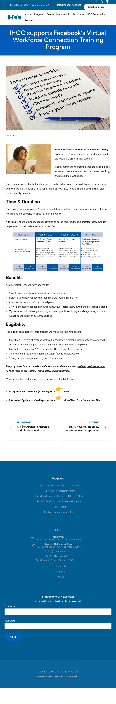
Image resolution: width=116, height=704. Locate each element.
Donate (60, 577)
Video (66, 391)
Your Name (10, 606)
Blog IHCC (61, 571)
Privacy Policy (61, 566)
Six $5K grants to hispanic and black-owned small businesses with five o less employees (31, 427)
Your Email (10, 621)
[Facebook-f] (90, 1)
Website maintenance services (50, 676)
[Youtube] (107, 1)
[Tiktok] (102, 3)
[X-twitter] (102, 1)
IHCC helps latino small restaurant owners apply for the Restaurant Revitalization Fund (85, 427)
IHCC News (12, 136)
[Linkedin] (107, 3)
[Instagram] (96, 1)
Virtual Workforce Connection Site (82, 400)
